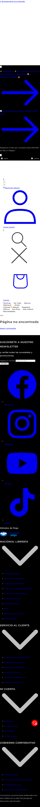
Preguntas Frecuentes (14, 662)
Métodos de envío (12, 604)
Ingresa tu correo (8, 361)
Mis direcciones (11, 726)
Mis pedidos (9, 731)
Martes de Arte (10, 619)
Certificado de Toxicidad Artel (17, 657)
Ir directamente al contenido (12, 1)
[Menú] (4, 182)
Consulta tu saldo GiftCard (15, 594)
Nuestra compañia (12, 574)
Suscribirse (4, 363)
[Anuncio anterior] (1, 67)
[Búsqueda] (20, 246)
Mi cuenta (8, 721)
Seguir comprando (8, 328)
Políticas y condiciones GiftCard (18, 589)
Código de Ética (11, 775)
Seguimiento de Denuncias (16, 790)
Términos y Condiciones (14, 579)
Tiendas (36, 158)
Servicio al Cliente (12, 672)
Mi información (10, 736)
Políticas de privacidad (14, 584)
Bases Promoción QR (13, 614)
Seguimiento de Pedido (14, 667)
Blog (6, 609)
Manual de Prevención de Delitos (18, 780)
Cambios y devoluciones (14, 677)
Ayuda (6, 158)
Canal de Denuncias (13, 785)
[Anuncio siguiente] (1, 155)
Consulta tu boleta (12, 599)
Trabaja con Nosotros (13, 682)
